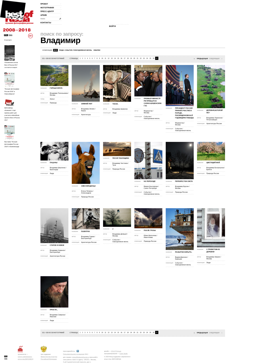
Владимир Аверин (213, 257)
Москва (52, 95)
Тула (114, 165)
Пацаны (53, 163)
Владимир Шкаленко (57, 168)
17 (124, 58)
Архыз (52, 99)
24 (147, 58)
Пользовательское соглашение (73, 354)
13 (112, 58)
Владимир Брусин (182, 186)
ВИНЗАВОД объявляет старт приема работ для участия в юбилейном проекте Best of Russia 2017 (12, 114)
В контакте (8, 40)
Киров (83, 111)
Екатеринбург (55, 252)
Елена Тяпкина (86, 191)
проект (44, 4)
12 (108, 58)
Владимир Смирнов (57, 315)
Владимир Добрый (119, 234)
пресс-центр (47, 11)
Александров (86, 193)
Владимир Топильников (59, 93)
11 (105, 58)
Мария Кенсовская (151, 186)
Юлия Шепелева (150, 235)
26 (153, 58)
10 (102, 58)
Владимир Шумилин (120, 109)
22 (140, 58)
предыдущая (200, 58)
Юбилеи (97, 50)
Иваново (53, 317)
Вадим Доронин (181, 257)
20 (134, 58)
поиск (42, 19)
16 (121, 58)
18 (128, 58)
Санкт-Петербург (150, 188)
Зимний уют (86, 104)
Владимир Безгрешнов (215, 168)
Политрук (85, 231)
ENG (10, 35)
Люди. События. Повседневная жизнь (75, 50)
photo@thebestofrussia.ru (80, 357)
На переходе (150, 181)
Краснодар (54, 169)
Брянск (209, 169)
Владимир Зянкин (88, 109)
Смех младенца (88, 186)
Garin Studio (124, 353)
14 (115, 58)
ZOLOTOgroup (116, 351)
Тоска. (115, 104)
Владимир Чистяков (120, 163)
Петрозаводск (211, 120)
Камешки (178, 259)
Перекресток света (184, 181)
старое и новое (57, 245)
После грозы (150, 230)
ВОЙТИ (112, 26)
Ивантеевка (148, 237)
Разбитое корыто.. (183, 252)
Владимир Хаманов (57, 250)
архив (43, 15)
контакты (45, 23)
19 (131, 58)
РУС (6, 35)
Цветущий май (213, 163)
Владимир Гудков (87, 236)
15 (118, 58)
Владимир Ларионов (214, 118)
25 (150, 58)
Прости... (54, 310)
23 (144, 58)
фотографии (47, 8)
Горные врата (56, 88)
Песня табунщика (120, 158)
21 (137, 58)
